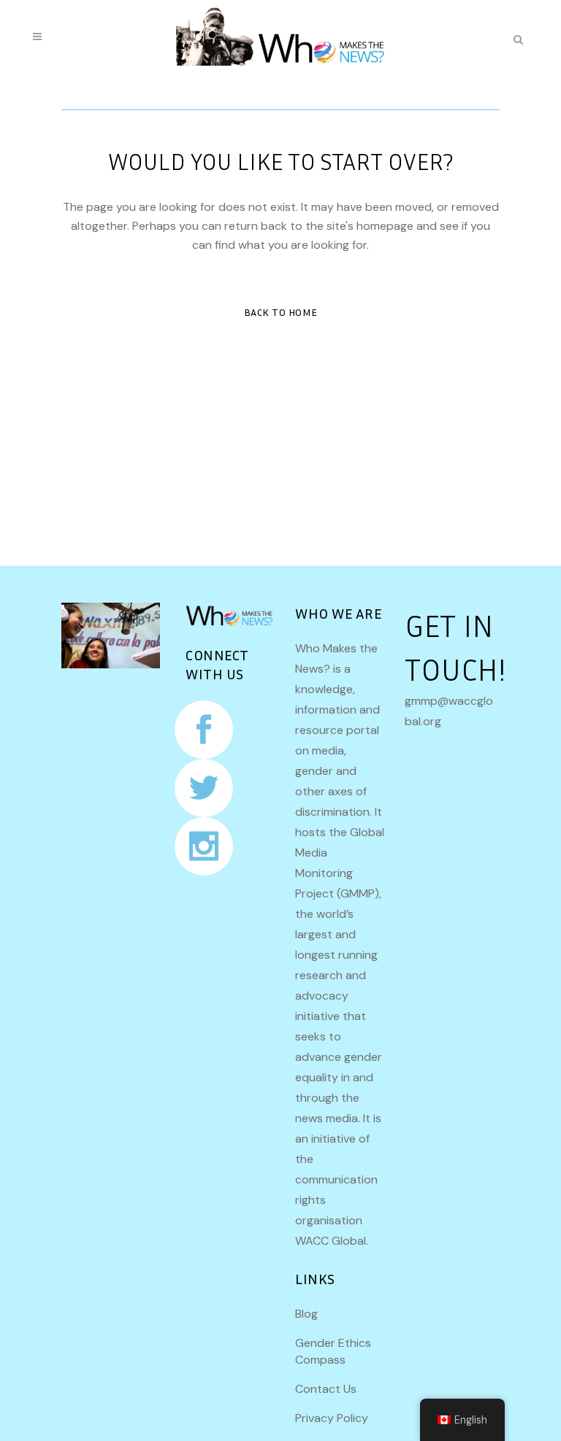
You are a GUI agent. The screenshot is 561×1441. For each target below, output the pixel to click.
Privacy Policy (331, 1418)
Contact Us (325, 1388)
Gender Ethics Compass (333, 1351)
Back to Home (281, 312)
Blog (306, 1313)
